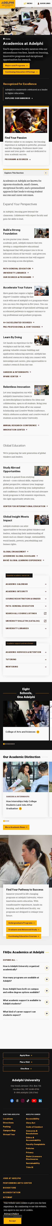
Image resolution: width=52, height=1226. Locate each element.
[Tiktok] (28, 1100)
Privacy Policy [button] (11, 1213)
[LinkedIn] (40, 1100)
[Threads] (17, 1100)
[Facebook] (12, 1100)
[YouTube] (34, 1100)
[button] (28, 3)
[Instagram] (22, 1100)
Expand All (9, 960)
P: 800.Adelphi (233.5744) (26, 1093)
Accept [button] (12, 1221)
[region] (26, 792)
